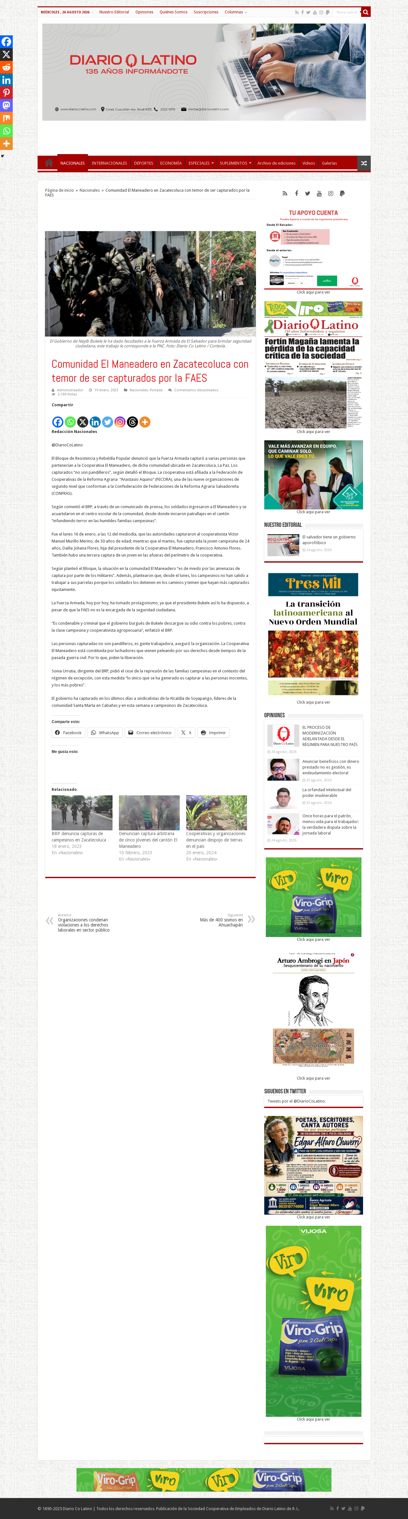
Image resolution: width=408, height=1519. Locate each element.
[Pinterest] (6, 92)
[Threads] (132, 418)
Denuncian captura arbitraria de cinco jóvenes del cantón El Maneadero (148, 840)
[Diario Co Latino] (204, 71)
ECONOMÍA (171, 163)
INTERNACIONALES (109, 163)
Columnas (234, 12)
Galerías (329, 163)
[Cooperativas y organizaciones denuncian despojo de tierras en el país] (216, 812)
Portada (156, 390)
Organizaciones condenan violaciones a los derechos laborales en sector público (84, 923)
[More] (144, 418)
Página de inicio (59, 190)
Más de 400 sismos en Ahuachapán (221, 920)
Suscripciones (206, 12)
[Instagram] (120, 418)
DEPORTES (143, 163)
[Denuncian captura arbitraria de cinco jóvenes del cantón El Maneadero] (149, 812)
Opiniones (144, 12)
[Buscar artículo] (366, 12)
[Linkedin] (95, 418)
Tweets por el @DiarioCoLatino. (296, 1101)
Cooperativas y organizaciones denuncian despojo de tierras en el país (215, 840)
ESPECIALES (199, 163)
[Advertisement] (204, 135)
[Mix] (6, 118)
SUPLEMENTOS (233, 163)
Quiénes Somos (173, 12)
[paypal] (327, 12)
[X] (82, 418)
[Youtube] (314, 12)
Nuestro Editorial (114, 12)
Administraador (70, 390)
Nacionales (90, 190)
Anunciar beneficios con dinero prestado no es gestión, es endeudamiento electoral (330, 767)
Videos (308, 163)
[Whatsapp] (70, 418)
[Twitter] (308, 12)
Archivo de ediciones (276, 163)
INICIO (49, 162)
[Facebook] (302, 12)
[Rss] (297, 12)
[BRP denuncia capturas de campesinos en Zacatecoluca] (82, 812)
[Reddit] (6, 67)
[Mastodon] (6, 105)
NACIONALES (73, 163)
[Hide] (2, 156)
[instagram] (321, 12)
